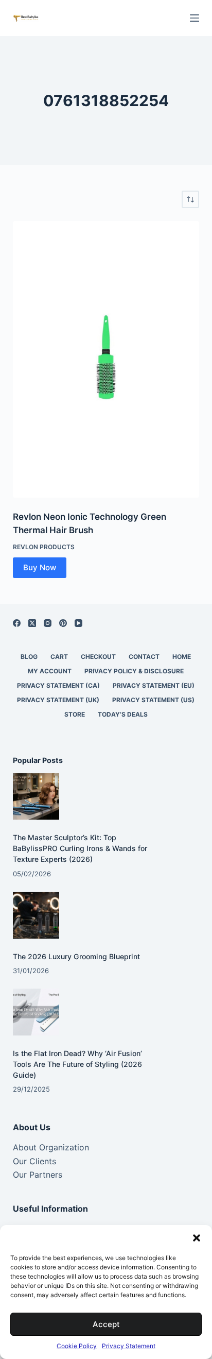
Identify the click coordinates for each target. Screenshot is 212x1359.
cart (59, 656)
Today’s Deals (123, 714)
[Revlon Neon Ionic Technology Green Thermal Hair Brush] (106, 359)
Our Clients (34, 1161)
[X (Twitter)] (32, 623)
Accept (106, 1324)
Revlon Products (44, 547)
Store (74, 714)
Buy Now (39, 567)
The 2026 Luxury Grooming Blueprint (76, 956)
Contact (144, 656)
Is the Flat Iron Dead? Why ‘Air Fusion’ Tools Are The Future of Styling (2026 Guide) (77, 1064)
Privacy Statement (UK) (58, 700)
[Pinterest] (63, 623)
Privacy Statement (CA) (58, 685)
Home (181, 656)
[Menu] (194, 18)
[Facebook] (17, 623)
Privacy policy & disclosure (134, 671)
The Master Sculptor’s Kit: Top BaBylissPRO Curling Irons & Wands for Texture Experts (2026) (80, 848)
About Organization (51, 1147)
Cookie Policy (77, 1346)
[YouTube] (78, 623)
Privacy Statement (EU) (154, 685)
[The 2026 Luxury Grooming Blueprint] (36, 915)
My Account (50, 671)
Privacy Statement (128, 1346)
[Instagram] (47, 623)
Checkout (98, 656)
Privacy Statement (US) (153, 700)
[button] (196, 1238)
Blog (29, 656)
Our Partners (37, 1174)
